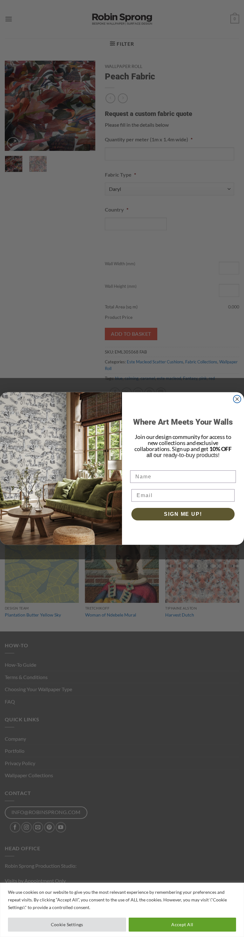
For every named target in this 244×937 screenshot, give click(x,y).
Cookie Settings (67, 924)
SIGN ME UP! (183, 514)
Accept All (182, 924)
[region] (122, 910)
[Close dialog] (237, 399)
